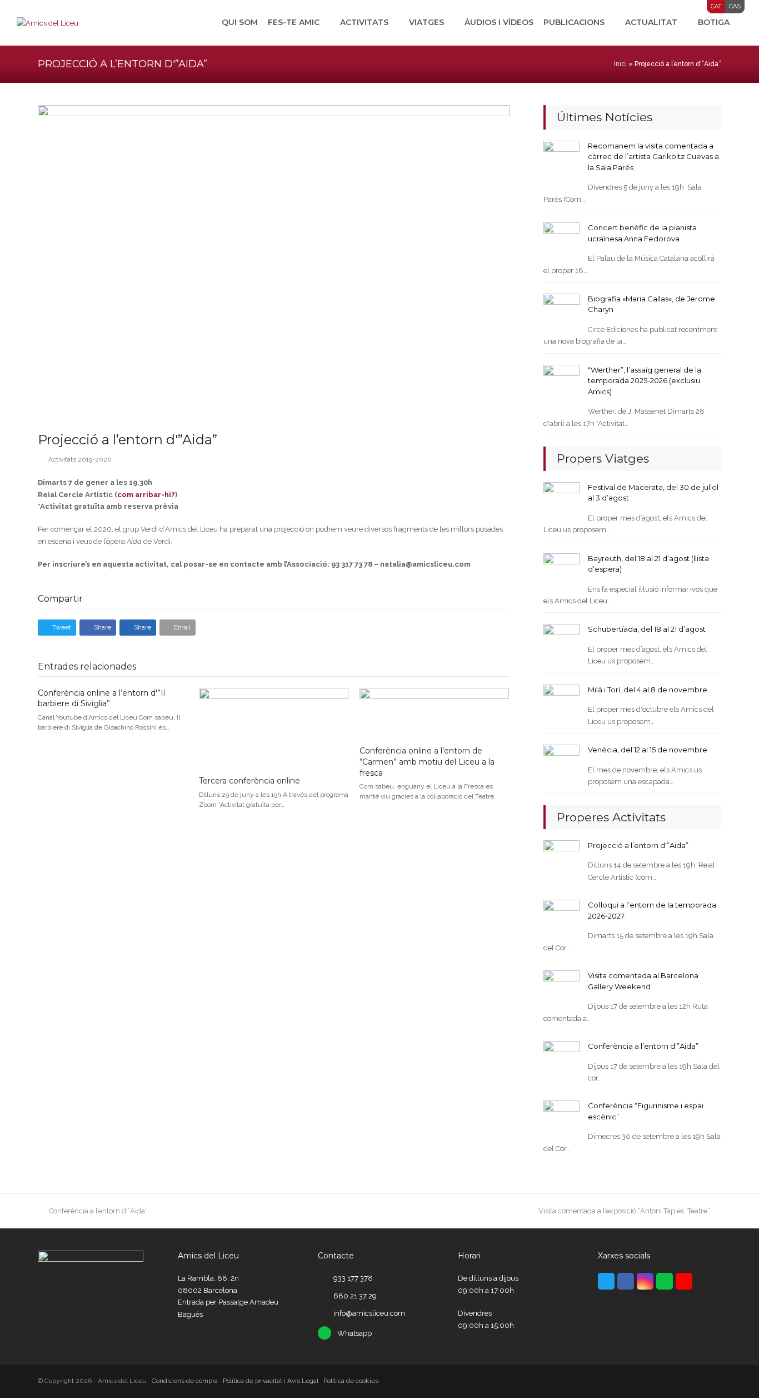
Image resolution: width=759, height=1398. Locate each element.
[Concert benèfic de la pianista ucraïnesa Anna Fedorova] (561, 240)
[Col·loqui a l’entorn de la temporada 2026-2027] (561, 917)
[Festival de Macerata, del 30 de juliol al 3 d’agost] (561, 499)
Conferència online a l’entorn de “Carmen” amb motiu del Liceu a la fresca (427, 761)
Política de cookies (350, 1381)
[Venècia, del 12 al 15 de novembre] (561, 762)
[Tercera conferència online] (273, 727)
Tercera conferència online (249, 781)
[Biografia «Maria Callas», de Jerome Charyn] (561, 311)
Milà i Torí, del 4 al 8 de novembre (647, 689)
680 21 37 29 (355, 1296)
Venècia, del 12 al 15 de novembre (647, 749)
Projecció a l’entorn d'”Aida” (638, 845)
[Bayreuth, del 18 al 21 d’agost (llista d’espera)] (561, 570)
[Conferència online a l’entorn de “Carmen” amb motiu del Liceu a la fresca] (434, 712)
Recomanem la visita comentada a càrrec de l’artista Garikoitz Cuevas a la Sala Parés (653, 156)
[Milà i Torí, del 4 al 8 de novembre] (561, 702)
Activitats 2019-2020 (80, 459)
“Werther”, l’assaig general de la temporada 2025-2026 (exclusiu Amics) (644, 380)
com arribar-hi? (146, 494)
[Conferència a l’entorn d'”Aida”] (561, 1058)
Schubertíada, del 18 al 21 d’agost (647, 628)
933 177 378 (353, 1278)
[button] (57, 627)
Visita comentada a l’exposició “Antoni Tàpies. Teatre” (624, 1211)
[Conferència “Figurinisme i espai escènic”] (561, 1118)
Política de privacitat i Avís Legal (270, 1381)
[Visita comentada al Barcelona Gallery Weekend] (561, 988)
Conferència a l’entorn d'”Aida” (643, 1046)
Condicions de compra (185, 1381)
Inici (620, 64)
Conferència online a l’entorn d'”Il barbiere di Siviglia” (101, 698)
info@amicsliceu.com (369, 1313)
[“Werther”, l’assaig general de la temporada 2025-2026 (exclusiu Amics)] (561, 382)
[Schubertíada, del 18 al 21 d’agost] (561, 641)
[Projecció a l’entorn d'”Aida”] (561, 858)
